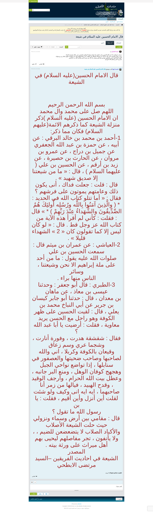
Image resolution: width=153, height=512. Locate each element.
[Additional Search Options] (33, 10)
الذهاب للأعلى (34, 499)
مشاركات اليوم (120, 21)
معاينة (40, 494)
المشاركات (118, 43)
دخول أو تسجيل (34, 1)
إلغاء (46, 494)
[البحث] (30, 10)
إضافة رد (33, 494)
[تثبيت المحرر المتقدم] (35, 482)
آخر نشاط (110, 43)
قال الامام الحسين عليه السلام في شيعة (94, 69)
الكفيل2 (120, 499)
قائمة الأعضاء (112, 21)
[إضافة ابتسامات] (32, 482)
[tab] (118, 43)
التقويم (107, 21)
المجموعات (112, 19)
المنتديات (120, 19)
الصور (102, 43)
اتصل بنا (40, 499)
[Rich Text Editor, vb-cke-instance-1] (76, 487)
